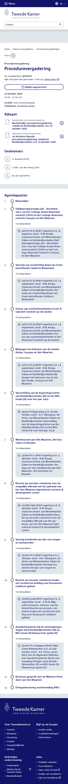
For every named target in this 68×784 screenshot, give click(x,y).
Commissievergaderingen (47, 49)
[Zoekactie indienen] (60, 24)
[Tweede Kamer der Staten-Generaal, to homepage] (22, 13)
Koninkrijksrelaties (26, 106)
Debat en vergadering (23, 49)
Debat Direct (50, 79)
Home (7, 49)
